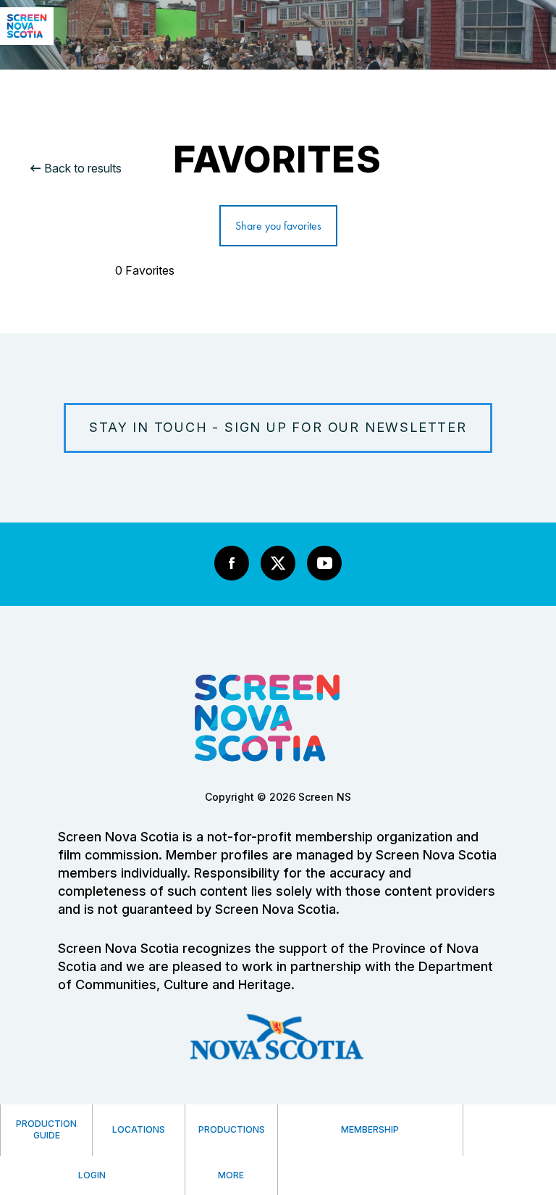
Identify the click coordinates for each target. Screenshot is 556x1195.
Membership (370, 1129)
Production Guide (46, 1129)
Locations (138, 1129)
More (231, 1175)
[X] (278, 563)
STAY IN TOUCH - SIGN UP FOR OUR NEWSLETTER (278, 427)
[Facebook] (231, 563)
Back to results (83, 168)
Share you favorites (278, 225)
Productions (231, 1129)
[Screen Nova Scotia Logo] (27, 40)
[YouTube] (324, 563)
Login (92, 1175)
